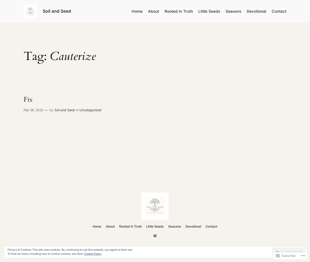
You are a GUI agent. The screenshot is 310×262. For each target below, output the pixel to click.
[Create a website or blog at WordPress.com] (155, 236)
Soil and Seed (57, 11)
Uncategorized (90, 110)
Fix (28, 100)
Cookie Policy (93, 253)
